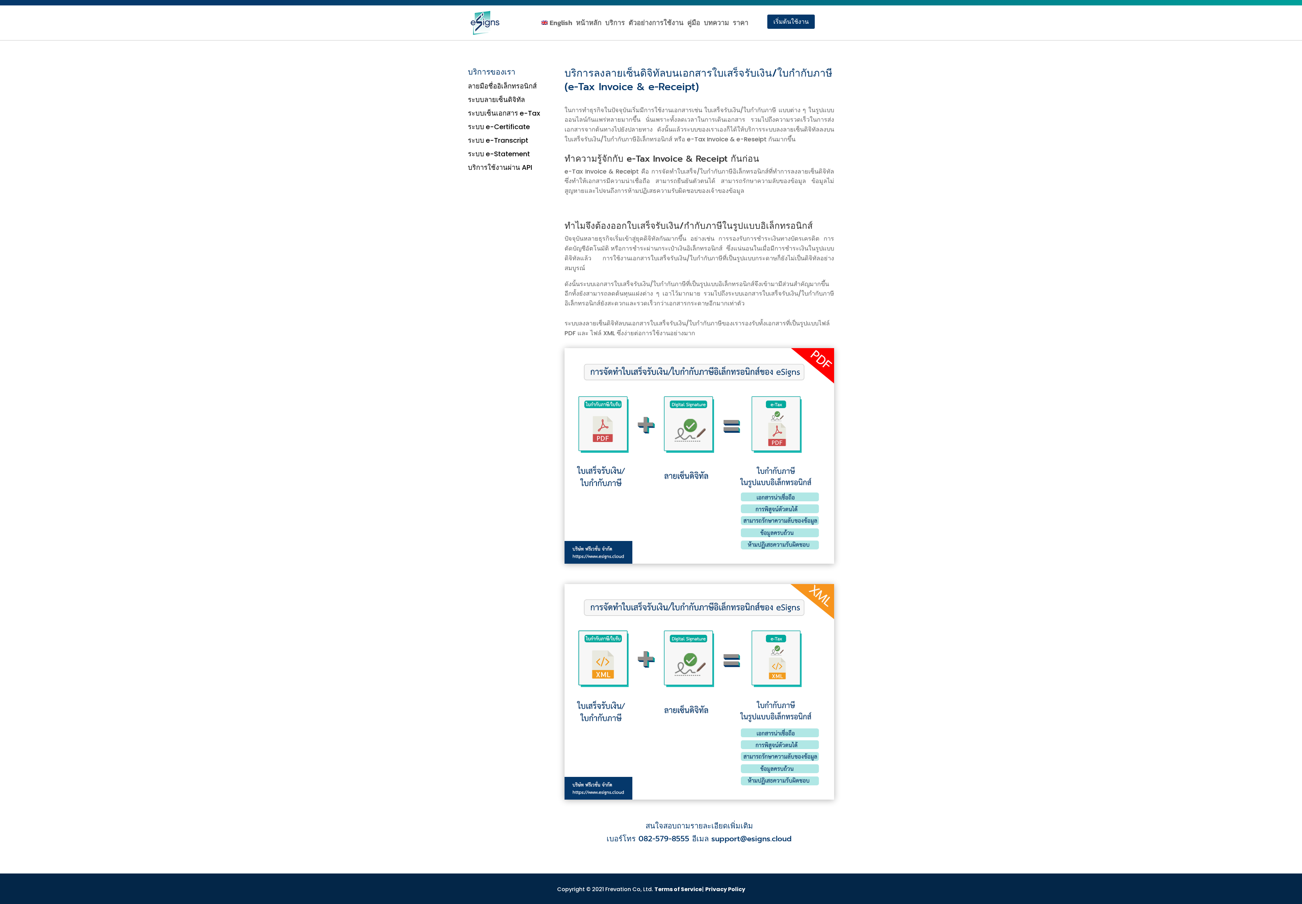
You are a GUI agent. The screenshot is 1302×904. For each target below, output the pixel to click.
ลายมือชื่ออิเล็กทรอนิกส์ (502, 86)
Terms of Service (678, 889)
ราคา (740, 23)
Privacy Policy (725, 889)
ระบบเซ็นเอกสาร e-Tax (504, 113)
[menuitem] (556, 24)
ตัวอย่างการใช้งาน (656, 23)
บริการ (615, 23)
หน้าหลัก (588, 23)
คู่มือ (693, 23)
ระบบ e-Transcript (498, 140)
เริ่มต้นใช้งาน (791, 21)
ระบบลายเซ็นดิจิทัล (496, 100)
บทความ (716, 23)
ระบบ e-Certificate (499, 127)
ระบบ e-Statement (499, 154)
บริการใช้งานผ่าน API (500, 167)
